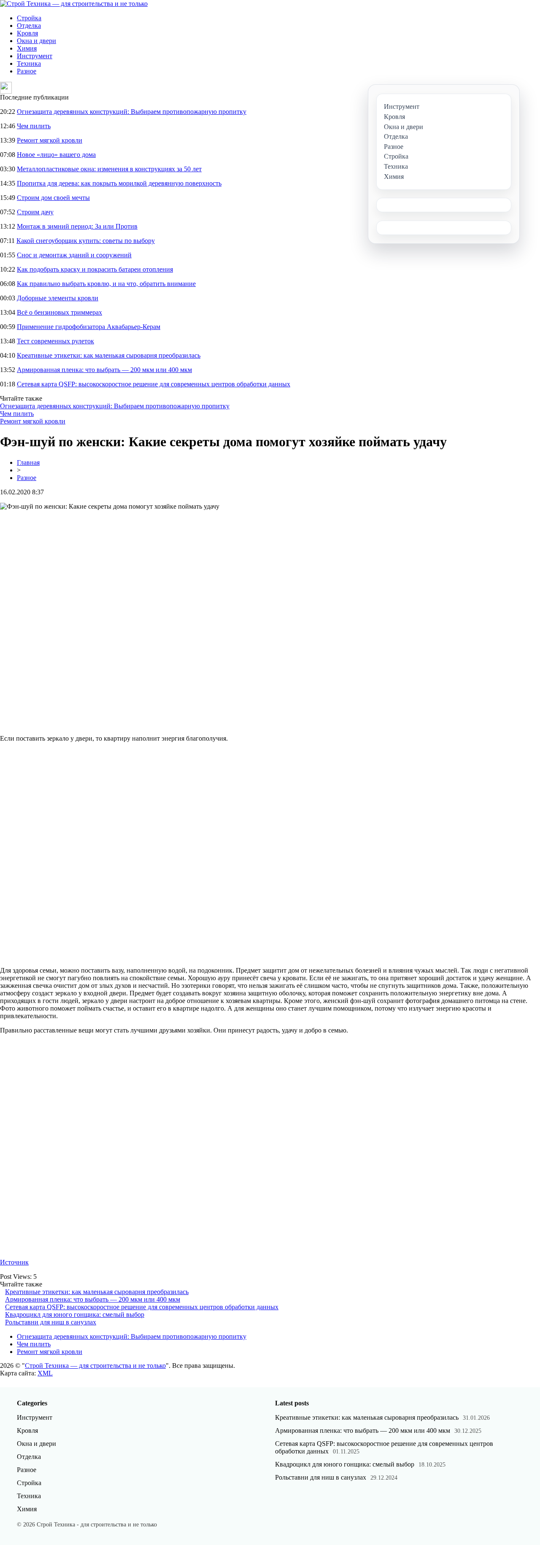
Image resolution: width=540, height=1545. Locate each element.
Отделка (29, 25)
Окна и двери (36, 40)
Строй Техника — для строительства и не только (95, 1365)
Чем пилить (34, 125)
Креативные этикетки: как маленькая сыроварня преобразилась (108, 355)
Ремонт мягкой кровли (49, 140)
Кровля (27, 33)
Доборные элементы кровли (57, 298)
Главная (28, 462)
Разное (26, 71)
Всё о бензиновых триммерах (59, 312)
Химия (27, 48)
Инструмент (34, 55)
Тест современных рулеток (55, 341)
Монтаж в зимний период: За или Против (77, 226)
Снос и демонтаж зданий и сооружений (74, 255)
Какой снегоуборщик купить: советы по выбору (85, 240)
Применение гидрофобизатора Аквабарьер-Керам (88, 326)
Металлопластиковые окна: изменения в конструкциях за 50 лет (109, 169)
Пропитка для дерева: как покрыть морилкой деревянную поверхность (119, 183)
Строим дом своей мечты (53, 197)
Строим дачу (35, 212)
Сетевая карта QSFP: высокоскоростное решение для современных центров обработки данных (153, 384)
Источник (14, 1262)
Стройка (29, 18)
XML (45, 1373)
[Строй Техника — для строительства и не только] (74, 3)
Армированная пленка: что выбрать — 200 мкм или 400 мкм (104, 369)
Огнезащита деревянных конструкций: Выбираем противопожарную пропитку (131, 111)
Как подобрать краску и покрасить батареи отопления (95, 269)
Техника (29, 63)
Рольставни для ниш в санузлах (50, 1322)
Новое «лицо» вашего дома (56, 154)
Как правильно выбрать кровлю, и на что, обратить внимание (106, 283)
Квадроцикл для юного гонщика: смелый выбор (74, 1314)
